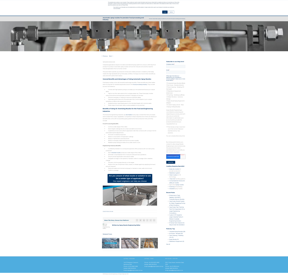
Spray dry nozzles (174, 169)
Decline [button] (171, 12)
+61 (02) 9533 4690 (154, 262)
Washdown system (174, 173)
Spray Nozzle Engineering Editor (129, 225)
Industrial (172, 188)
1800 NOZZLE (132, 268)
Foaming (171, 186)
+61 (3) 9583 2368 (133, 266)
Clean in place (173, 175)
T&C (128, 273)
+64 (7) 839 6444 (174, 266)
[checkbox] (175, 95)
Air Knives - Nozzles (176, 233)
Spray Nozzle (174, 239)
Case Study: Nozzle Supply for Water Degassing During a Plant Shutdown (177, 203)
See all (168, 244)
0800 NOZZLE (174, 268)
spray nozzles (180, 184)
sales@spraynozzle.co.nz (176, 270)
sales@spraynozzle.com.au (134, 270)
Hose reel (172, 179)
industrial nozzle (115, 152)
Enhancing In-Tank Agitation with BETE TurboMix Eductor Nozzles (176, 197)
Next (110, 56)
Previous (105, 56)
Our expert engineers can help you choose (130, 178)
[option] (110, 243)
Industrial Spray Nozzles (108, 211)
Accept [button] (165, 12)
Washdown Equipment (176, 241)
